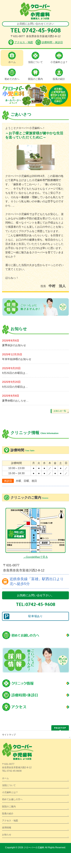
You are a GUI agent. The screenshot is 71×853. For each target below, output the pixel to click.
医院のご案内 (9, 806)
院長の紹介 (7, 813)
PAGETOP (60, 728)
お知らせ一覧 (60, 411)
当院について (9, 785)
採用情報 (6, 827)
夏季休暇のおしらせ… (15, 400)
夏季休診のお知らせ (14, 345)
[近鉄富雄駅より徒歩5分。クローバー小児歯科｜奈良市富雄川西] (35, 15)
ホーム (5, 778)
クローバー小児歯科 (34, 847)
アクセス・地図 (10, 820)
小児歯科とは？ (10, 792)
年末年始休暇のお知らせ (16, 359)
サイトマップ (9, 734)
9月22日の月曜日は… (15, 386)
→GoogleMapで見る (35, 556)
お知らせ (6, 834)
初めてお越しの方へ (12, 799)
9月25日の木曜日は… (15, 372)
